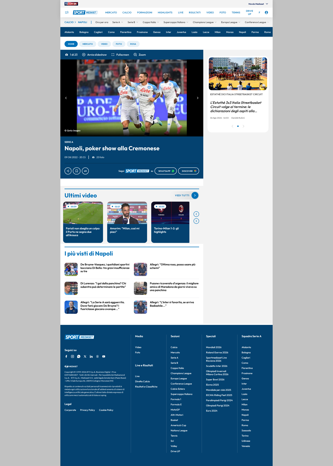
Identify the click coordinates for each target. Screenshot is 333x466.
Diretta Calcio (142, 381)
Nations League (179, 430)
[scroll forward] (196, 221)
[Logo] (85, 12)
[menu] (66, 12)
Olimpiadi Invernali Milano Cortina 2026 (217, 373)
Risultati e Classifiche (146, 386)
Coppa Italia (177, 368)
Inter (244, 383)
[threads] (97, 356)
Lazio (244, 394)
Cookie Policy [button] (106, 410)
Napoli (245, 414)
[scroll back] (196, 214)
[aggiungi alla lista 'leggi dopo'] (76, 170)
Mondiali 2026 (213, 347)
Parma (245, 420)
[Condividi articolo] (68, 170)
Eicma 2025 (212, 384)
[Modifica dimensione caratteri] (85, 170)
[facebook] (66, 356)
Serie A (174, 357)
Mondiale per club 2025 (218, 389)
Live (137, 376)
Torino (245, 435)
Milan (244, 404)
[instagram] (72, 356)
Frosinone (247, 373)
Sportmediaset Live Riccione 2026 (216, 359)
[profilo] (266, 12)
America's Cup (178, 425)
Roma (245, 425)
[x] (85, 356)
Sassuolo (246, 430)
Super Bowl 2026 (215, 379)
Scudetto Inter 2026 (216, 366)
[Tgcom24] (71, 4)
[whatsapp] (78, 356)
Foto (137, 352)
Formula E (176, 404)
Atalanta (246, 347)
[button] (71, 44)
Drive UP (175, 451)
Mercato (175, 352)
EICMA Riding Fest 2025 (219, 395)
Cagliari (246, 357)
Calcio (174, 347)
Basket (174, 420)
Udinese (246, 440)
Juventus (246, 388)
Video (138, 347)
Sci (172, 440)
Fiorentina (247, 368)
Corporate (70, 410)
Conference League (181, 383)
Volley (174, 446)
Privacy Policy (87, 410)
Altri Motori (177, 414)
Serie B (174, 362)
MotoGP (175, 409)
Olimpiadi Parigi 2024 (217, 405)
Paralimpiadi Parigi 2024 (219, 400)
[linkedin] (91, 356)
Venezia (246, 446)
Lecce (245, 399)
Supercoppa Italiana (181, 394)
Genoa (245, 378)
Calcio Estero (178, 388)
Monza (245, 409)
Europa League (179, 378)
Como (245, 362)
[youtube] (103, 356)
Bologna (246, 352)
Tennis (174, 435)
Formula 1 (176, 399)
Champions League (181, 373)
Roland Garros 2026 (217, 352)
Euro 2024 (211, 410)
